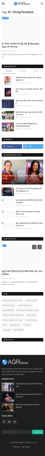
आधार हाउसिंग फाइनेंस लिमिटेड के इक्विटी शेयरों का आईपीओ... (29, 201)
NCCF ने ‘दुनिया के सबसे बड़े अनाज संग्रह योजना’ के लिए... (28, 213)
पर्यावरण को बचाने (18, 330)
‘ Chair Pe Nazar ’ (31, 300)
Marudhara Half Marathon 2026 (27, 310)
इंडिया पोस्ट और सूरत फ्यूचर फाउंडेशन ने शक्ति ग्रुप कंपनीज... (29, 113)
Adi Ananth (6, 330)
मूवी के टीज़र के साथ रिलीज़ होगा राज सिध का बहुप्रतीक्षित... (28, 406)
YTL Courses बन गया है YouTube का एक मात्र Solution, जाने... (29, 190)
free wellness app (9, 305)
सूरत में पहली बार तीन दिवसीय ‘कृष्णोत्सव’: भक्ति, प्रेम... (29, 90)
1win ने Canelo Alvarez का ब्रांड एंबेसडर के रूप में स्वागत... (29, 395)
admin (5, 182)
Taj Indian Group (30, 320)
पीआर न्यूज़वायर (26, 447)
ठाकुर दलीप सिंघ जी (8, 310)
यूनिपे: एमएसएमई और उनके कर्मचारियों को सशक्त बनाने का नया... (29, 224)
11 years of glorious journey (12, 320)
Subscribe (38, 432)
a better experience (24, 305)
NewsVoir (19, 106)
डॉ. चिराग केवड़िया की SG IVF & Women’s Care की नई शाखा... (20, 45)
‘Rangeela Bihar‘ (15, 325)
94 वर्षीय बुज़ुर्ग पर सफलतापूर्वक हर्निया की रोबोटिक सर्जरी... (29, 385)
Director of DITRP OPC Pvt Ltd (13, 315)
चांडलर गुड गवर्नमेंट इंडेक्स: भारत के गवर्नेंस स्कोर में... (29, 102)
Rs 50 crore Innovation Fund (12, 300)
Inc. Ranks (27, 325)
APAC (5, 325)
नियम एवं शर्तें (16, 447)
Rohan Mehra (31, 315)
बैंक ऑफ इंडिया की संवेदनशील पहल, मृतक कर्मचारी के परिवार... (22, 273)
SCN (3, 51)
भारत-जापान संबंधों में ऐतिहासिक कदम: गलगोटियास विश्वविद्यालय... (26, 125)
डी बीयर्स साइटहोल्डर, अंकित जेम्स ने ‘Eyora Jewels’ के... (28, 79)
